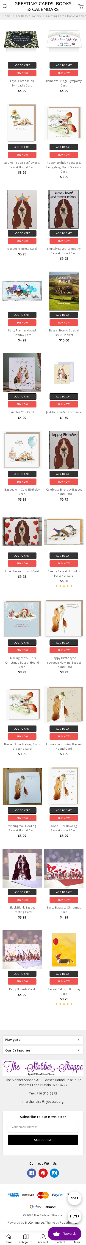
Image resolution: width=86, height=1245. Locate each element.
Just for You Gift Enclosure (64, 412)
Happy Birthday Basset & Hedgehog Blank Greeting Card (64, 167)
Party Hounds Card (22, 989)
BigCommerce (34, 1222)
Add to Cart (22, 65)
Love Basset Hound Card (22, 571)
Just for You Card (22, 412)
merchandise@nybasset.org (43, 1101)
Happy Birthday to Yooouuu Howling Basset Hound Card (64, 662)
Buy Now (22, 73)
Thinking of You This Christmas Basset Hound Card (22, 662)
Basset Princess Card (22, 249)
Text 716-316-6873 (43, 1093)
